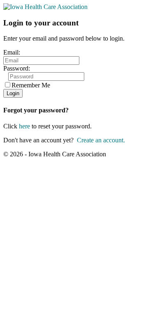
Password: (16, 68)
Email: (11, 52)
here (24, 126)
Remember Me (31, 85)
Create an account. (101, 140)
